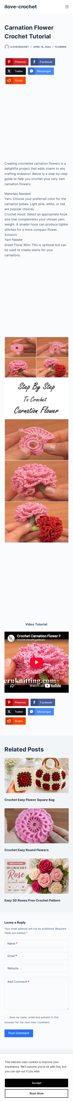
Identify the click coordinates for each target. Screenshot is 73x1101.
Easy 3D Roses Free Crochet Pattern (32, 900)
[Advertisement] (36, 123)
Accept (36, 1083)
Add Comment (18, 982)
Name (12, 943)
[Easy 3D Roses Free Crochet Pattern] (36, 876)
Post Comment (18, 1033)
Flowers (60, 46)
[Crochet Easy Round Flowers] (36, 826)
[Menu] (67, 7)
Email (12, 956)
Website (12, 968)
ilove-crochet (20, 6)
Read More (37, 1093)
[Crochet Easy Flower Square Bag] (36, 775)
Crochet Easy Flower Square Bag (29, 800)
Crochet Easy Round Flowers (26, 850)
